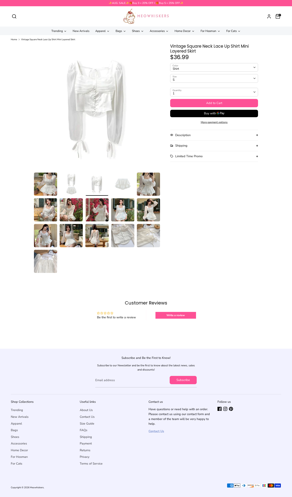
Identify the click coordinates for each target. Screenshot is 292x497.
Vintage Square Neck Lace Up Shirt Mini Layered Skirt (48, 39)
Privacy (84, 457)
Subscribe (183, 380)
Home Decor (183, 31)
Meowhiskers (37, 487)
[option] (97, 108)
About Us (86, 410)
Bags (119, 31)
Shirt (176, 69)
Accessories (157, 31)
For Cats (231, 31)
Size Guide (87, 424)
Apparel (100, 31)
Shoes (136, 31)
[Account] (269, 16)
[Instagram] (225, 409)
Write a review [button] (175, 315)
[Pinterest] (231, 409)
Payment (86, 443)
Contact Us (87, 417)
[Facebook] (219, 409)
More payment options (214, 122)
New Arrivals (81, 31)
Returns (85, 450)
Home (14, 39)
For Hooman (209, 31)
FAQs (83, 430)
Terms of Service (91, 464)
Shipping (86, 437)
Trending (57, 31)
